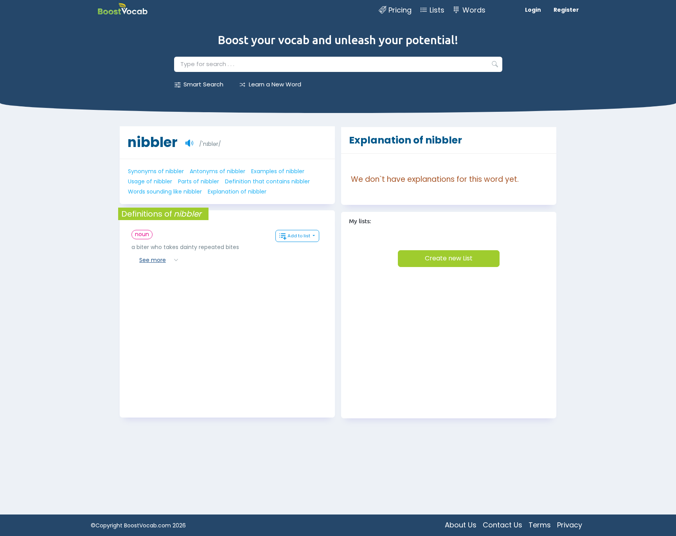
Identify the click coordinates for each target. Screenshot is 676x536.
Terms (540, 525)
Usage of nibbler (150, 181)
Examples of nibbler (277, 171)
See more (152, 260)
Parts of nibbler (198, 181)
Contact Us (502, 525)
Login (533, 10)
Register (566, 10)
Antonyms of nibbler (217, 171)
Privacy (569, 525)
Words (473, 10)
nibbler (153, 142)
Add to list (299, 236)
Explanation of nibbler (237, 191)
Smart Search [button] (203, 84)
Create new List (449, 258)
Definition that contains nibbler (267, 181)
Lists (437, 10)
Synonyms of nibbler (156, 171)
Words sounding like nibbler (165, 191)
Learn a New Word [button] (275, 84)
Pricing (400, 10)
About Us (460, 525)
